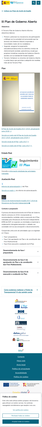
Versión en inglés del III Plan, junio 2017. (17, 146)
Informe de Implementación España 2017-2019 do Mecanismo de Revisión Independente (19, 202)
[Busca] (34, 3)
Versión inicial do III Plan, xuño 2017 (14, 142)
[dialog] (20, 409)
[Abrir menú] (38, 3)
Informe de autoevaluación (11, 186)
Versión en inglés (8, 190)
